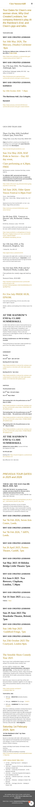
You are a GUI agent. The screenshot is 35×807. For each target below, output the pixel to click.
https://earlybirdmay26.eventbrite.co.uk (13, 149)
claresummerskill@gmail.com (22, 801)
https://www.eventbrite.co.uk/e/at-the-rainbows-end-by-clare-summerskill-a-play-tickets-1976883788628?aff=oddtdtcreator (17, 430)
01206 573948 (13, 53)
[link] (17, 692)
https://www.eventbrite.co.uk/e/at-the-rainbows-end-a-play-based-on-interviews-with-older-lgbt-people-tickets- (17, 366)
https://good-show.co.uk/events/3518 (13, 253)
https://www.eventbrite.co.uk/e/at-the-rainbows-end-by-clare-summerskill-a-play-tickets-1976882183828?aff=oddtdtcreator (17, 419)
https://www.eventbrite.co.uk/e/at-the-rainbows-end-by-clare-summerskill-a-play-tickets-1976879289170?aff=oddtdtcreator (17, 407)
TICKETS (8, 698)
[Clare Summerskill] (17, 3)
